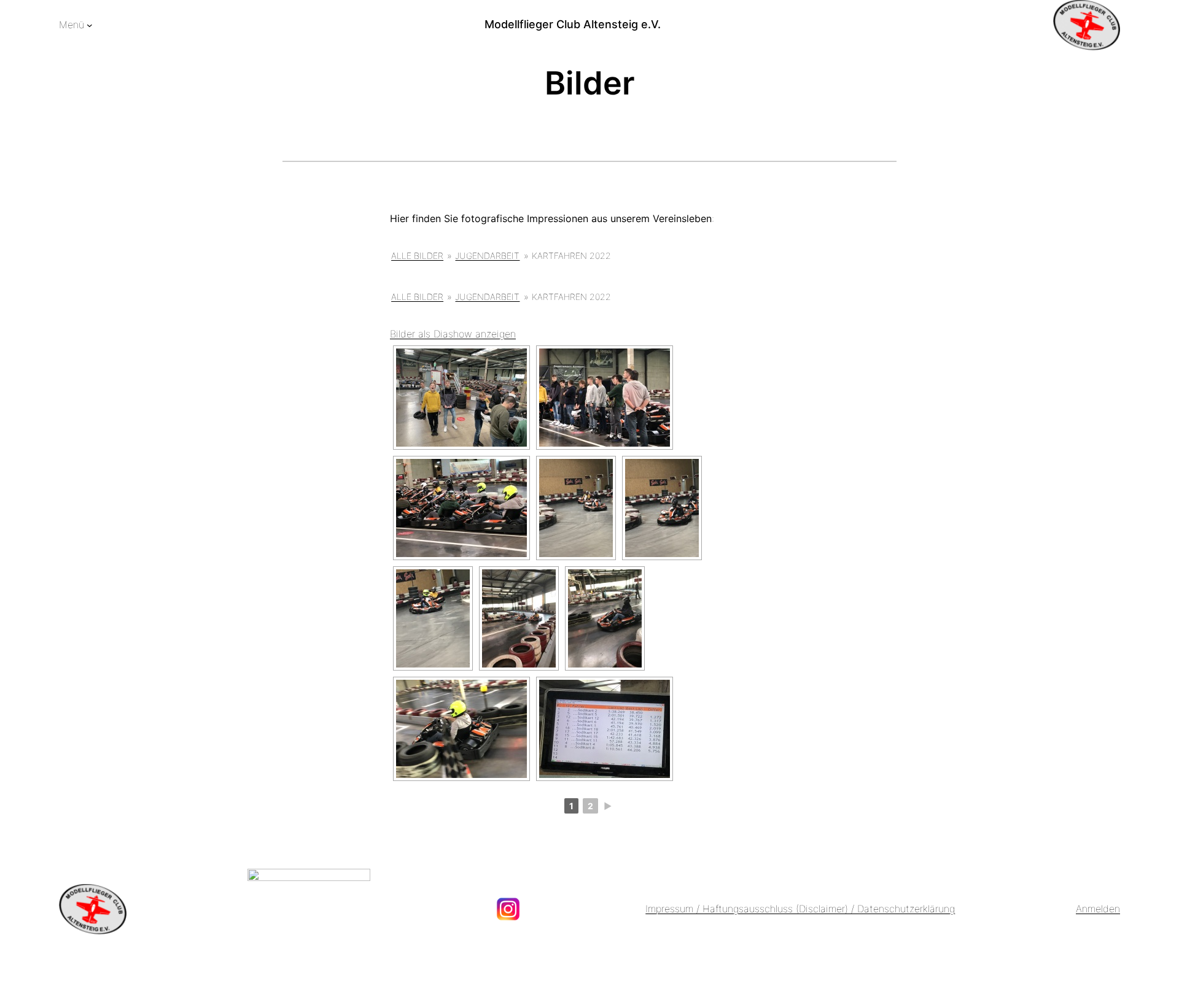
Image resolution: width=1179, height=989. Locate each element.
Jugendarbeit (487, 255)
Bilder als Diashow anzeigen (453, 334)
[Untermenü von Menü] (90, 25)
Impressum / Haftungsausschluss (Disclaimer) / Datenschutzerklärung (800, 908)
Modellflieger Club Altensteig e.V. (572, 24)
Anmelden (1098, 908)
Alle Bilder (417, 255)
